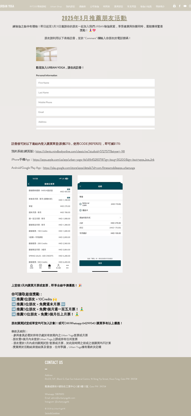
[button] (174, 5)
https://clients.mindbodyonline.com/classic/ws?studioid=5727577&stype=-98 (80, 151)
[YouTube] (185, 6)
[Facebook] (179, 6)
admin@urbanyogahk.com (63, 398)
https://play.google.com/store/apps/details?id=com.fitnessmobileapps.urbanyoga (89, 168)
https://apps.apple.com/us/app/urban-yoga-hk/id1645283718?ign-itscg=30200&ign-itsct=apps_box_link (93, 159)
